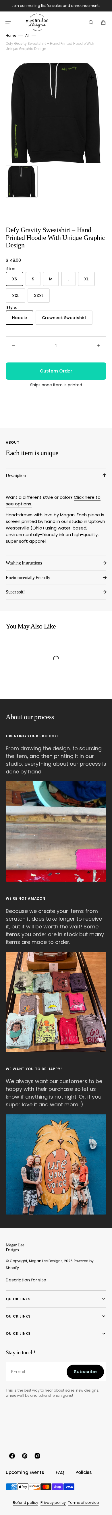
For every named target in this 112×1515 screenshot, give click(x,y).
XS (17, 281)
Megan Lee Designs (46, 1260)
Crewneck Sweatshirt (67, 320)
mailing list (36, 5)
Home (11, 35)
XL (89, 281)
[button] (8, 22)
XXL (18, 298)
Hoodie (22, 320)
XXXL (42, 298)
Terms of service (83, 1502)
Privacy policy (53, 1502)
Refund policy (25, 1502)
